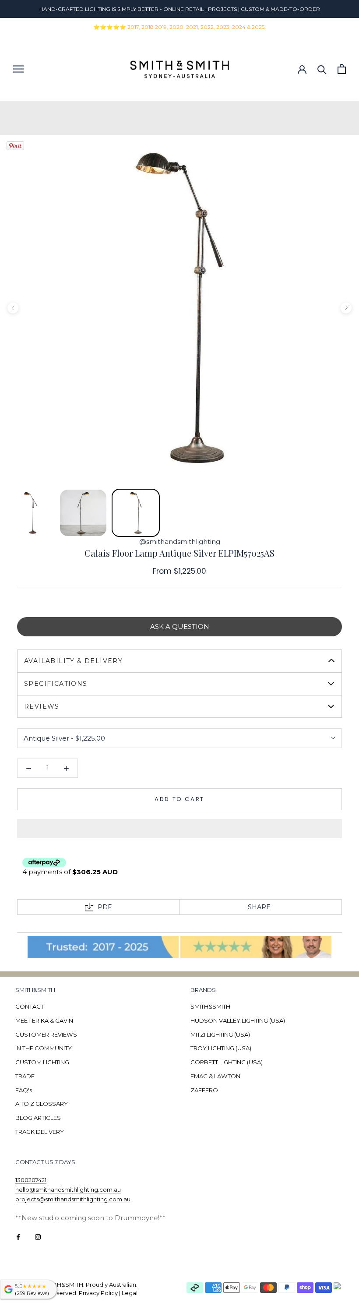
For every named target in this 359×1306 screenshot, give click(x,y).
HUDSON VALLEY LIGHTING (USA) (237, 1020)
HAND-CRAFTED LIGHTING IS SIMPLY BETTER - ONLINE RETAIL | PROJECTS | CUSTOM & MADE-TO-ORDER (179, 9)
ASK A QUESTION (179, 626)
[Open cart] (342, 69)
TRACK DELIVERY (39, 1131)
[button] (179, 828)
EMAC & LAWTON (215, 1076)
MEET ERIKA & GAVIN (44, 1020)
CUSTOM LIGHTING (42, 1062)
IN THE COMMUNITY (43, 1048)
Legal (129, 1292)
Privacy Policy (98, 1292)
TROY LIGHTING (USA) (220, 1048)
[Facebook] (18, 1236)
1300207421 (30, 1179)
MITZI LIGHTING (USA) (220, 1034)
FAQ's (23, 1090)
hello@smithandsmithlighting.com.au (68, 1189)
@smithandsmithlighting (179, 541)
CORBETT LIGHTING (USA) (226, 1062)
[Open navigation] (18, 69)
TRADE (25, 1076)
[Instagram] (38, 1236)
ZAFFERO (204, 1090)
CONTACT (29, 1006)
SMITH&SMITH (210, 1006)
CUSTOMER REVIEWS (46, 1034)
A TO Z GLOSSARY (41, 1103)
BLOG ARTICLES (38, 1117)
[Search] (322, 69)
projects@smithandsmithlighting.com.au (72, 1199)
